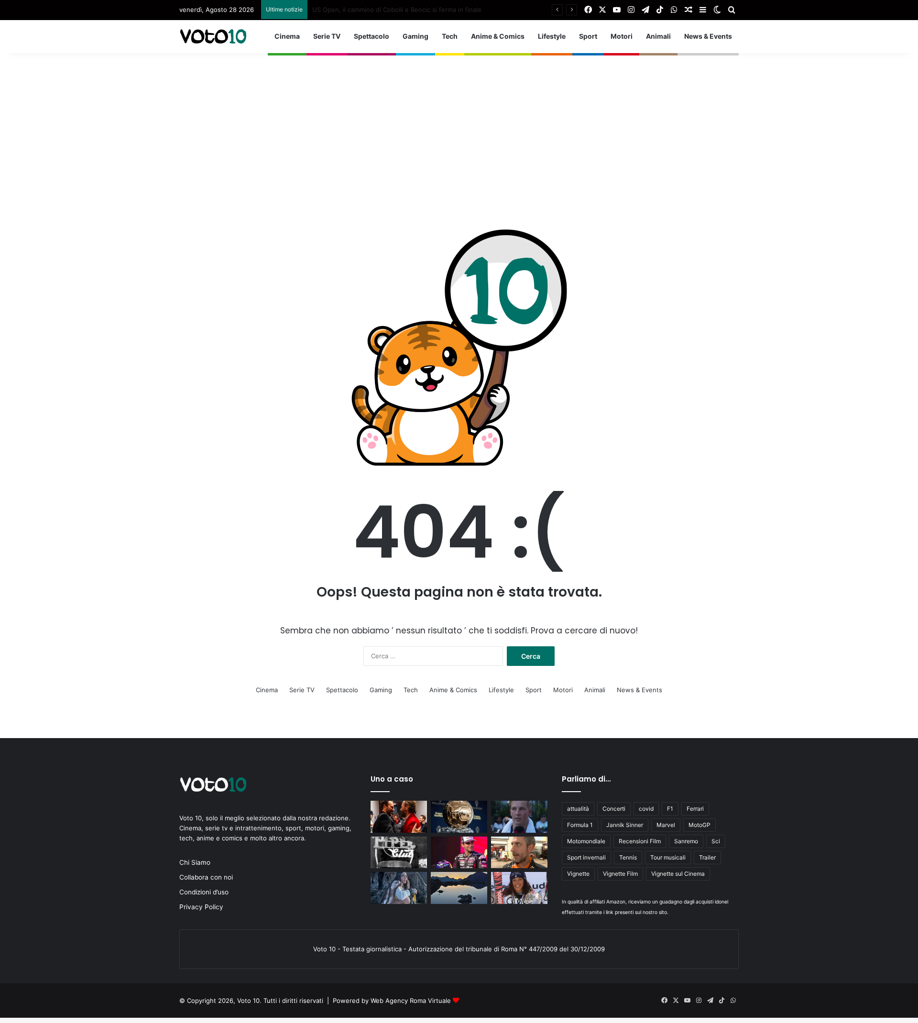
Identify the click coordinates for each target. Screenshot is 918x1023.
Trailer (707, 857)
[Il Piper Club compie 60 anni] (399, 853)
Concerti (613, 808)
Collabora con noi (206, 877)
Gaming (415, 36)
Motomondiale (586, 841)
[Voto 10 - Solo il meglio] (212, 36)
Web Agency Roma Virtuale (411, 1000)
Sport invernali (586, 857)
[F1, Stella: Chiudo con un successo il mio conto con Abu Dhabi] (519, 853)
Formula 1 (580, 824)
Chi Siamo (194, 862)
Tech (450, 36)
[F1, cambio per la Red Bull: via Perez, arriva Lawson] (519, 817)
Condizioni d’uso (204, 892)
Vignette (578, 873)
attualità (578, 808)
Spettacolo (371, 36)
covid (646, 808)
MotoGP (699, 824)
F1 (670, 808)
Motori (622, 36)
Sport (588, 36)
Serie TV (326, 36)
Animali (658, 36)
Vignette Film (620, 873)
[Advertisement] (459, 120)
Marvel (665, 824)
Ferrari (695, 808)
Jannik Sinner (624, 824)
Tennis (628, 857)
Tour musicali (668, 857)
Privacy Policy (201, 907)
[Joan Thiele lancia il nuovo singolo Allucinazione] (399, 888)
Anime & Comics (498, 36)
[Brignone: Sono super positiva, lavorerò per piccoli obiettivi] (519, 888)
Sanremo (686, 841)
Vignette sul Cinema (678, 873)
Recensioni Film (640, 841)
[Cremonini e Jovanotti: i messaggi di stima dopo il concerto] (399, 817)
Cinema (287, 36)
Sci (715, 841)
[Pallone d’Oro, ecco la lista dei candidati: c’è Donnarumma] (459, 817)
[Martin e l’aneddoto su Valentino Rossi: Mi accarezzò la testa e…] (459, 853)
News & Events (708, 36)
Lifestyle (552, 36)
